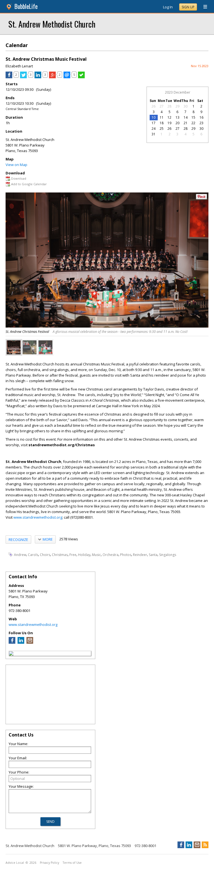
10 (153, 117)
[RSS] (205, 844)
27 (162, 106)
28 (169, 106)
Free (72, 554)
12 (169, 117)
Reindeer (140, 554)
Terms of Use (72, 863)
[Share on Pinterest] (201, 198)
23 (201, 123)
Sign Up (188, 7)
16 (201, 117)
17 (153, 123)
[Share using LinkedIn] (38, 76)
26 (153, 106)
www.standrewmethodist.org (37, 517)
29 (177, 106)
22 (193, 123)
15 (193, 117)
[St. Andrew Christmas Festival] (13, 347)
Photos (125, 554)
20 (177, 123)
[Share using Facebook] (9, 76)
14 (186, 117)
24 (153, 128)
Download (18, 178)
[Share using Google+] (52, 76)
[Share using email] (67, 76)
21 (186, 123)
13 (177, 117)
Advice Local (15, 863)
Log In (168, 6)
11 (162, 117)
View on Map (16, 164)
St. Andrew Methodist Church (51, 24)
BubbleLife (26, 6)
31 (153, 134)
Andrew (20, 554)
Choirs (45, 554)
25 (162, 128)
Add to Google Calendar (29, 184)
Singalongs (167, 554)
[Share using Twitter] (23, 76)
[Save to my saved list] (81, 76)
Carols (33, 554)
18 (162, 123)
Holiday (84, 554)
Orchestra (110, 554)
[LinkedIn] (21, 642)
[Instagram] (29, 642)
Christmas (60, 554)
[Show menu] (203, 6)
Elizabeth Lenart (19, 66)
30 (186, 106)
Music (96, 554)
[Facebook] (12, 642)
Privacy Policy (49, 863)
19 (169, 123)
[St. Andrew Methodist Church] (11, 654)
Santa (153, 554)
